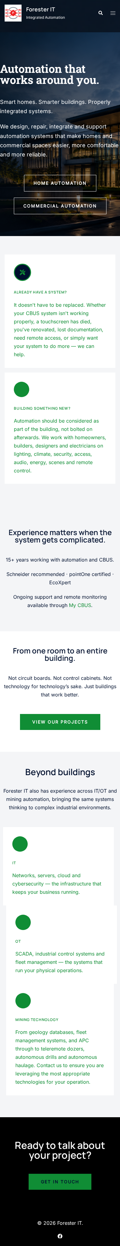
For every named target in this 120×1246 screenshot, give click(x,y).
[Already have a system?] (22, 272)
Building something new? (42, 408)
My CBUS (80, 605)
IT (14, 862)
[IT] (20, 844)
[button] (100, 12)
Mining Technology (36, 1019)
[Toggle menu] (112, 13)
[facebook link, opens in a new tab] (60, 1235)
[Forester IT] (13, 13)
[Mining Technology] (23, 1000)
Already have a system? (40, 292)
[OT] (23, 922)
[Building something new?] (21, 389)
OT (18, 941)
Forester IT (40, 9)
